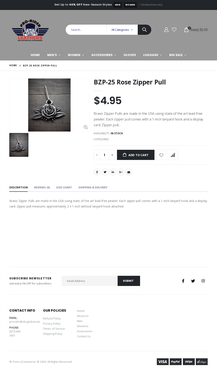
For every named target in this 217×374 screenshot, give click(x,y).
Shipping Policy (53, 334)
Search (144, 30)
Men (117, 4)
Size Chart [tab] (64, 187)
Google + (120, 172)
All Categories (120, 30)
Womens (82, 326)
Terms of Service (54, 329)
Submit (128, 281)
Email (128, 172)
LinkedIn (113, 172)
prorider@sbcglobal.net (24, 322)
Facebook (97, 172)
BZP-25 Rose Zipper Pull (130, 82)
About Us (83, 316)
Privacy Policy (52, 323)
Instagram (203, 281)
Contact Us (84, 336)
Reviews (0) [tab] (42, 187)
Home (13, 65)
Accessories (85, 331)
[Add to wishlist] (161, 155)
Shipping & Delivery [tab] (92, 187)
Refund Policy (52, 318)
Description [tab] (18, 187)
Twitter (105, 172)
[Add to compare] (173, 155)
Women (130, 4)
